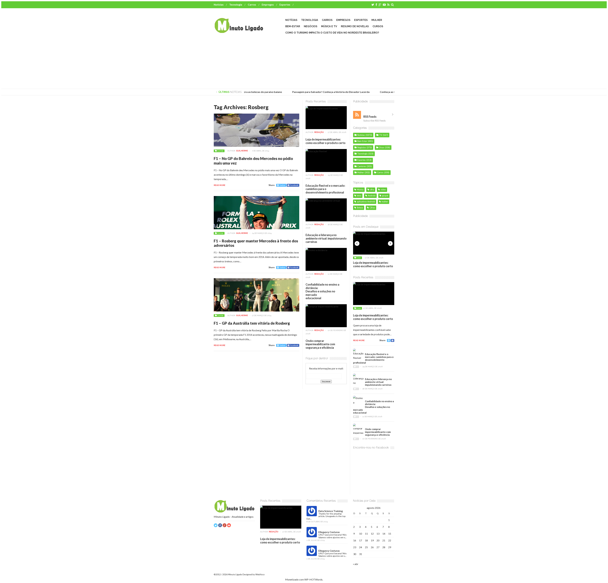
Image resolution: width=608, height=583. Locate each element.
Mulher (376, 20)
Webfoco (260, 574)
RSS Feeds (370, 116)
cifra (372, 189)
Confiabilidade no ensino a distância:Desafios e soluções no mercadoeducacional (322, 291)
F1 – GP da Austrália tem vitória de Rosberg (252, 323)
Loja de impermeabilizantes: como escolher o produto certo (325, 141)
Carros (252, 4)
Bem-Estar (292, 26)
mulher (385, 201)
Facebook (294, 185)
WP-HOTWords (313, 579)
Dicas (381, 147)
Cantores (361, 166)
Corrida (220, 151)
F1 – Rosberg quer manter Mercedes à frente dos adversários (256, 243)
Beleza (360, 207)
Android (371, 195)
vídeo (383, 189)
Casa (359, 258)
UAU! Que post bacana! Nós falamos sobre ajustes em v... (332, 536)
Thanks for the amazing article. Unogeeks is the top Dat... (326, 516)
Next (390, 243)
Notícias (219, 4)
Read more (219, 185)
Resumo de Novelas (355, 26)
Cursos (378, 26)
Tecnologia (235, 4)
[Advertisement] (304, 62)
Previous (357, 243)
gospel (385, 195)
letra (359, 195)
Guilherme (242, 151)
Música (360, 189)
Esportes (284, 4)
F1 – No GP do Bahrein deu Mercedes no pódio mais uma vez (253, 160)
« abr (355, 563)
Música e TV (329, 26)
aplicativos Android (366, 201)
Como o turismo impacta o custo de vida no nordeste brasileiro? (332, 32)
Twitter (282, 185)
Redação (319, 132)
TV (380, 135)
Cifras (372, 207)
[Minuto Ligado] (239, 31)
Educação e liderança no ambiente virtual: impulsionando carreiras (326, 238)
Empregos (268, 4)
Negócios (310, 26)
